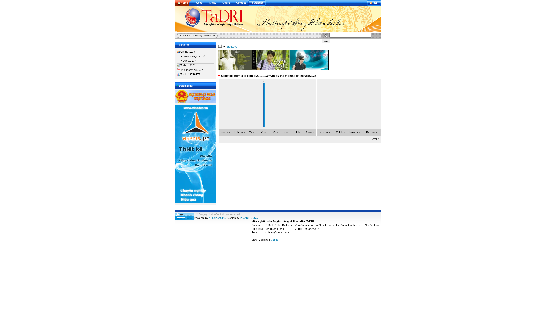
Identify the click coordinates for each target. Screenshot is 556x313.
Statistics (232, 46)
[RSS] (374, 3)
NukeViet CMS (217, 218)
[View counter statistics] (184, 218)
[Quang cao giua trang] (273, 69)
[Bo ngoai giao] (195, 102)
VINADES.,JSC (249, 218)
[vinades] (195, 202)
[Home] (220, 46)
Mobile (274, 239)
